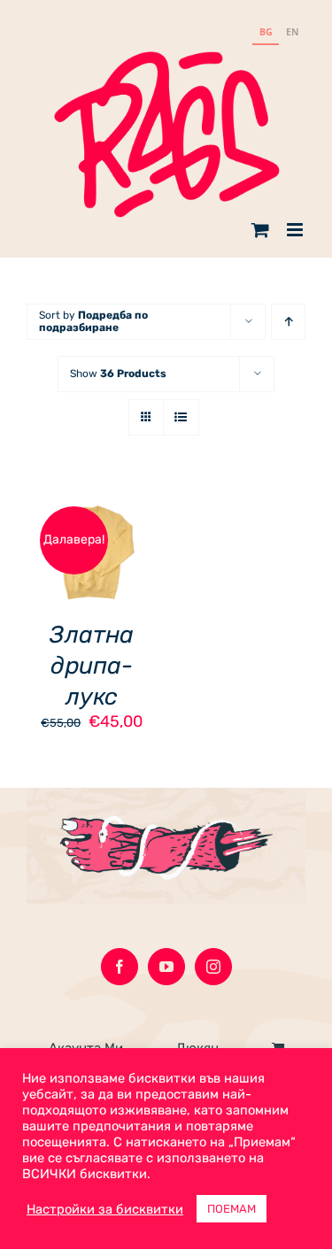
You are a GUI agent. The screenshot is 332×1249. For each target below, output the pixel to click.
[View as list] (181, 417)
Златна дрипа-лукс (92, 666)
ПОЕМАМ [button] (231, 1208)
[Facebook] (119, 966)
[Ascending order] (288, 322)
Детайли (66, 566)
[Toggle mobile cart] (260, 229)
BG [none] (266, 32)
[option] (292, 34)
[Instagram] (213, 966)
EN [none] (292, 32)
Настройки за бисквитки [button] (105, 1209)
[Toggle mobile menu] (296, 229)
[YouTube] (166, 966)
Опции (78, 546)
